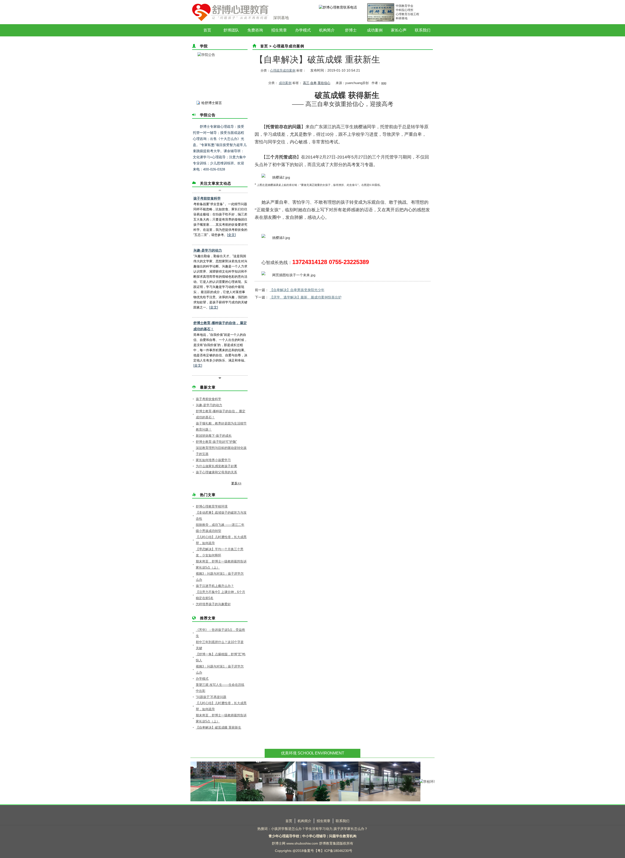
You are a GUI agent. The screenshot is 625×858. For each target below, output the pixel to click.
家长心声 (398, 30)
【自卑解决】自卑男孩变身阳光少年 (297, 290)
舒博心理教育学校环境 (212, 506)
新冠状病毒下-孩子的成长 (214, 435)
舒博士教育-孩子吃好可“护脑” (216, 442)
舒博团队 (231, 30)
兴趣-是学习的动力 (207, 250)
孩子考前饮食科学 (207, 198)
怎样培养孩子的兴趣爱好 (213, 604)
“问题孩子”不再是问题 (211, 697)
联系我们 (422, 30)
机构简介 (327, 30)
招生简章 (279, 30)
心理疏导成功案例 (288, 46)
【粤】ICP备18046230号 (333, 851)
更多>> (236, 483)
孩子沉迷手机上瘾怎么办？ (215, 586)
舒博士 (351, 30)
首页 (207, 30)
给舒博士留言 (211, 103)
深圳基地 (281, 18)
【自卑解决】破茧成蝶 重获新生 (218, 727)
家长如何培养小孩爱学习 (213, 460)
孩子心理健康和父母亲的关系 (216, 472)
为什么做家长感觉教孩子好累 (216, 466)
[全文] (231, 235)
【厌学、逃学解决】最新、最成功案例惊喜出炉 (306, 297)
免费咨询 (255, 30)
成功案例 (375, 30)
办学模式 (303, 30)
